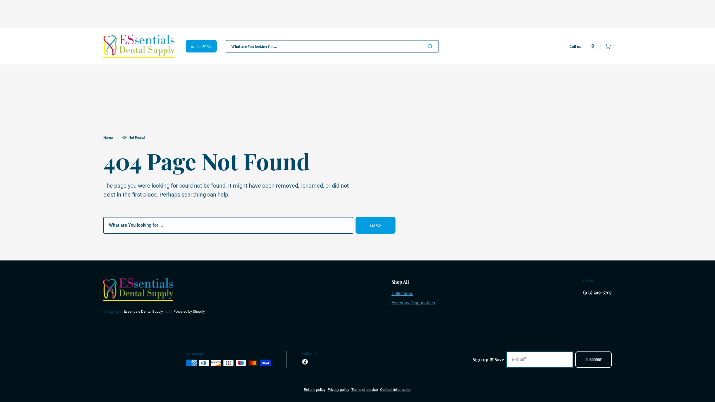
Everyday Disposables (413, 302)
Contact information (395, 389)
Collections (402, 293)
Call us (575, 46)
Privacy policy (338, 389)
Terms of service (364, 389)
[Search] (431, 46)
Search (376, 225)
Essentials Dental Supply (143, 311)
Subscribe (593, 360)
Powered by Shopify (189, 311)
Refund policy (314, 389)
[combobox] (332, 46)
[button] (593, 46)
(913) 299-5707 (597, 292)
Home (108, 137)
